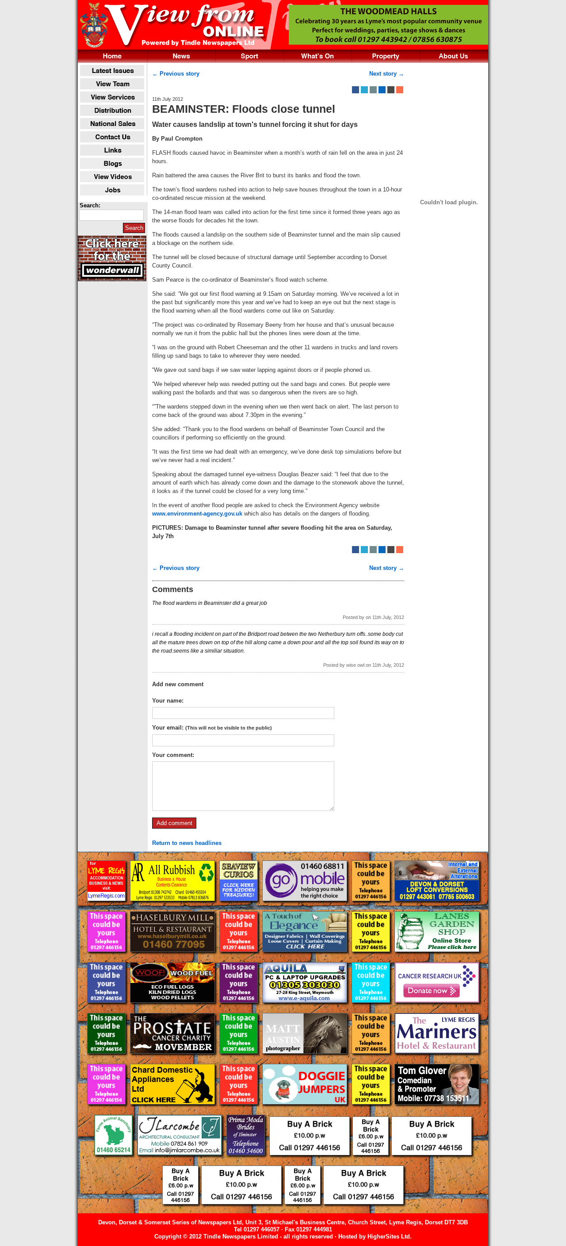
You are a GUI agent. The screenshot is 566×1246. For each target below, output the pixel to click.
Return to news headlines (187, 843)
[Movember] (173, 1060)
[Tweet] (364, 89)
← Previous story (175, 73)
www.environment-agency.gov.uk (197, 513)
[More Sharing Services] (399, 89)
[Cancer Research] (437, 1009)
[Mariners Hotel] (437, 1060)
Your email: (212, 727)
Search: (90, 205)
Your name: (168, 700)
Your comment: (173, 755)
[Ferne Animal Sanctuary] (114, 1162)
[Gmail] (390, 89)
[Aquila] (305, 1009)
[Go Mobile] (305, 908)
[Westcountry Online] (107, 908)
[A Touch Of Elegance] (305, 959)
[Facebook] (355, 89)
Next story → (386, 73)
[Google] (382, 89)
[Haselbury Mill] (173, 959)
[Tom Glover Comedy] (437, 1111)
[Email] (373, 89)
